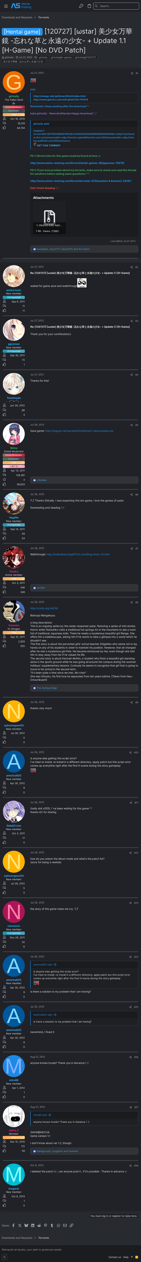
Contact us (115, 1257)
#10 (136, 752)
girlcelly (43, 57)
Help (126, 1257)
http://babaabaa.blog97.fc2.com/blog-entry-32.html (78, 554)
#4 (136, 374)
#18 (136, 1165)
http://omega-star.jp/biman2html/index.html (59, 96)
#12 (136, 852)
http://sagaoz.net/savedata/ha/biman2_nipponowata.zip (79, 430)
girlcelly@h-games (61, 57)
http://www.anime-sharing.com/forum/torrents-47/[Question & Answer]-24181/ (80, 180)
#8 (136, 602)
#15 (136, 1007)
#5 (136, 425)
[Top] (132, 1257)
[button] (6, 6)
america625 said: (43, 964)
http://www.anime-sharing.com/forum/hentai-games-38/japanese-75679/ (77, 162)
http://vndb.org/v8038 (44, 608)
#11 (136, 802)
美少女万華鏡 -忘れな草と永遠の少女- (23, 61)
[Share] (131, 73)
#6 (136, 494)
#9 (136, 702)
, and (57, 1151)
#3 (136, 320)
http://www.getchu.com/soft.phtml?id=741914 (60, 99)
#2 (136, 267)
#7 (136, 548)
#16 (136, 1057)
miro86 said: (40, 1114)
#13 (136, 902)
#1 (137, 73)
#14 (136, 956)
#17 (136, 1107)
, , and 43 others (63, 249)
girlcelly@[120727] (85, 57)
